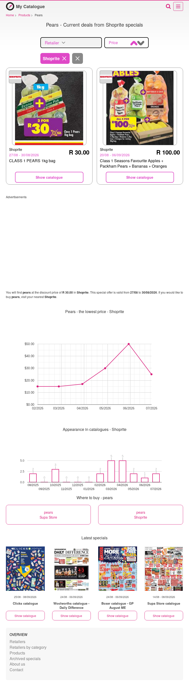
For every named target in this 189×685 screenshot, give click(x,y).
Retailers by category (28, 647)
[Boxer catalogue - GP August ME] (117, 568)
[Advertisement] (94, 233)
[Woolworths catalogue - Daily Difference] (71, 568)
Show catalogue (25, 616)
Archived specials (25, 658)
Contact (16, 669)
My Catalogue (30, 6)
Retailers (17, 641)
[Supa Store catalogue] (163, 568)
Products (17, 653)
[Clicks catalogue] (25, 568)
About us (17, 664)
